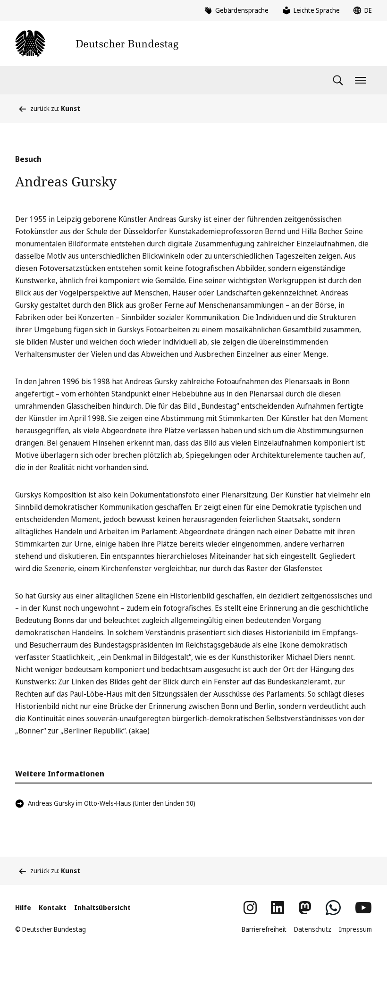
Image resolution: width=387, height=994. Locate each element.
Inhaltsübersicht (102, 907)
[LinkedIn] (277, 907)
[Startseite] (96, 43)
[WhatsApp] (333, 907)
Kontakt (53, 907)
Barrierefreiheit (264, 929)
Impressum (355, 929)
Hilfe (23, 907)
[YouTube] (363, 907)
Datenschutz (312, 929)
